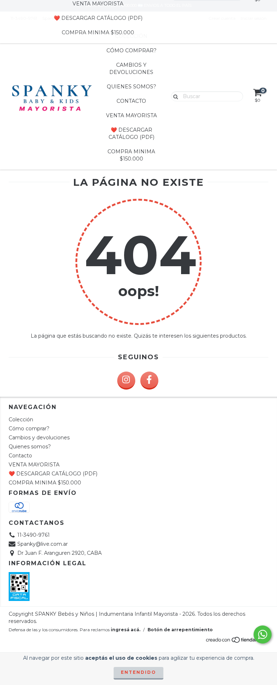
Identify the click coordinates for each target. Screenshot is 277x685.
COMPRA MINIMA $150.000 (98, 32)
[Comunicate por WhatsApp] (263, 634)
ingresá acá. (125, 629)
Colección (21, 419)
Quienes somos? (131, 86)
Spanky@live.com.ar (42, 544)
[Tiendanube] (236, 641)
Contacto (131, 101)
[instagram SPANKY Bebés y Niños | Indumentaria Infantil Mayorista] (126, 381)
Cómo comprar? (131, 50)
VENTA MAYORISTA (131, 115)
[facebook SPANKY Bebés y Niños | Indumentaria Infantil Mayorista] (149, 381)
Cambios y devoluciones (131, 68)
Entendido (138, 672)
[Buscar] (174, 96)
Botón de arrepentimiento (180, 629)
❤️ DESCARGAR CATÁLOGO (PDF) (98, 18)
